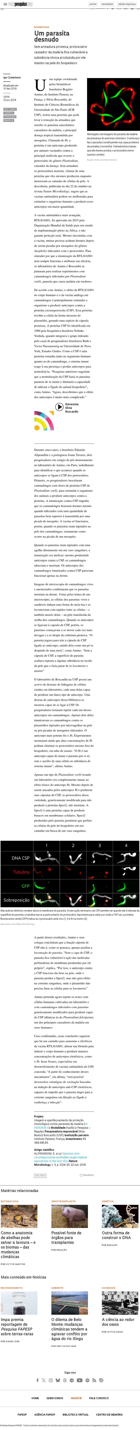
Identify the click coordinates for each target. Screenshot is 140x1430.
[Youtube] (79, 1380)
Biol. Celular (10, 109)
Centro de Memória (109, 1415)
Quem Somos (55, 1398)
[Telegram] (71, 1380)
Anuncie (76, 1398)
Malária (40, 1176)
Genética (8, 113)
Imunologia (9, 117)
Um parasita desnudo (51, 37)
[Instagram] (50, 1380)
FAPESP (22, 1415)
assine (92, 4)
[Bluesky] (57, 1380)
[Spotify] (87, 1380)
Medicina (8, 121)
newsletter (107, 4)
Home (36, 1398)
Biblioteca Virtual (76, 1415)
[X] (43, 1380)
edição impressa (127, 4)
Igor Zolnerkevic (12, 78)
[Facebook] (38, 1380)
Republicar (88, 1175)
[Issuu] (100, 1380)
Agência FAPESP (45, 1415)
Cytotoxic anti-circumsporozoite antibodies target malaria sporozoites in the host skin (60, 1158)
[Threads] (64, 1380)
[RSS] (93, 1380)
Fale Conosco (99, 1398)
